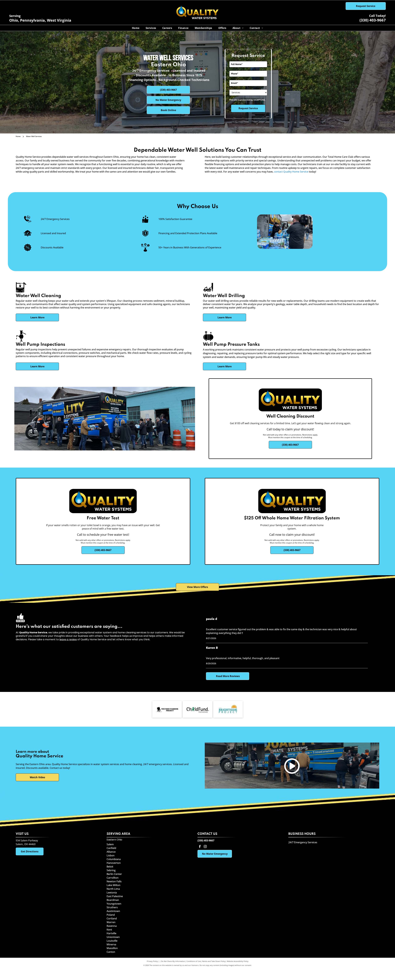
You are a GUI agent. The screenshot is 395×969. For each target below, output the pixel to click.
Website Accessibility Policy (237, 961)
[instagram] (205, 847)
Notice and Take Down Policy (213, 961)
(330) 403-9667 (373, 20)
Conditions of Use (193, 961)
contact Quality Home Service (291, 171)
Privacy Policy (152, 961)
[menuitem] (136, 28)
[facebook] (200, 847)
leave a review (68, 639)
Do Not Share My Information (173, 961)
